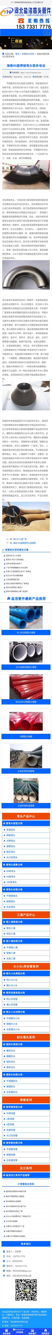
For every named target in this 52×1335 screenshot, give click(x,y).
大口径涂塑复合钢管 (26, 632)
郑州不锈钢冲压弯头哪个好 (16, 1206)
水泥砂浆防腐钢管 (26, 770)
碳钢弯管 (10, 1154)
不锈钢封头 (11, 1080)
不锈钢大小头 (13, 1018)
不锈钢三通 (11, 947)
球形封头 (10, 1061)
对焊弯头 (10, 840)
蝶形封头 (10, 1050)
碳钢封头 (10, 1086)
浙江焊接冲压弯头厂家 (14, 1211)
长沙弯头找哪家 (12, 1221)
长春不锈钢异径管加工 (14, 1231)
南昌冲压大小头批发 (13, 555)
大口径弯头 (11, 857)
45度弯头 (11, 876)
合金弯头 (10, 906)
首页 (17, 53)
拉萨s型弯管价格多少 (14, 563)
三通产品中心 (26, 915)
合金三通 (10, 958)
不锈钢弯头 (11, 895)
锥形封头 (10, 1067)
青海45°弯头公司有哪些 (15, 559)
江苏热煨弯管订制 (12, 579)
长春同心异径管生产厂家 (15, 1226)
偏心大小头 (11, 985)
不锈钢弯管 (11, 1149)
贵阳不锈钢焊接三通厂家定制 (17, 591)
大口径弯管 (11, 1135)
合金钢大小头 (13, 1029)
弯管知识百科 (28, 53)
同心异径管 (11, 999)
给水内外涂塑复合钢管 (26, 701)
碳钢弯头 (10, 901)
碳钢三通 (10, 952)
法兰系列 (26, 1168)
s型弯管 (10, 1124)
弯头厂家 (19, 1314)
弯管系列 (26, 1100)
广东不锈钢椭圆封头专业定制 (17, 567)
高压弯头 (10, 851)
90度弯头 (11, 871)
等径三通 (10, 928)
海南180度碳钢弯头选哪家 (24, 542)
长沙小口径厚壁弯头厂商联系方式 (18, 1216)
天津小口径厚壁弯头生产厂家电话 (18, 571)
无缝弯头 (10, 829)
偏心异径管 (11, 1004)
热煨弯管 (10, 1129)
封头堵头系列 (26, 1037)
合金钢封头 (11, 1092)
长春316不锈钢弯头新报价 (16, 1236)
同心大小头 (11, 979)
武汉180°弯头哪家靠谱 (14, 575)
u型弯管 (10, 1118)
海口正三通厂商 (20, 539)
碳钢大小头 (11, 1023)
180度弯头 (11, 882)
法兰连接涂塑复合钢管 (26, 667)
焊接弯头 (10, 835)
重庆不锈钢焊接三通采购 (15, 1196)
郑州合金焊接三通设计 (14, 587)
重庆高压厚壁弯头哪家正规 (16, 1191)
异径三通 (10, 933)
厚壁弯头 (10, 846)
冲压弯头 (35, 1311)
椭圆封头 (10, 1056)
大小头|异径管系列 (26, 966)
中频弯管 (10, 1113)
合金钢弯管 (11, 1160)
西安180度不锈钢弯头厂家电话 (17, 583)
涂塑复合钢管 (26, 736)
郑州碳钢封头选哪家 (13, 1201)
